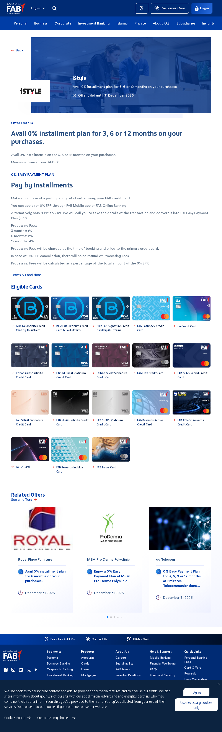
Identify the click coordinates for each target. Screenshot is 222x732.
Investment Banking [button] (94, 23)
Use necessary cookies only (196, 705)
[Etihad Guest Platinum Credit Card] (70, 361)
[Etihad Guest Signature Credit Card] (111, 361)
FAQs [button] (154, 669)
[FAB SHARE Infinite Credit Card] (70, 408)
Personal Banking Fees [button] (195, 659)
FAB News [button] (123, 669)
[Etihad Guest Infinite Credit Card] (30, 361)
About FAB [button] (161, 23)
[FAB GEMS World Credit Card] (192, 361)
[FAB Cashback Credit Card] (151, 314)
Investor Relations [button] (128, 675)
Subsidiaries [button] (185, 23)
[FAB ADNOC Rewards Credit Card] (192, 408)
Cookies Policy (14, 717)
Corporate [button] (62, 23)
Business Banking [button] (58, 663)
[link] (142, 8)
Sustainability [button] (124, 663)
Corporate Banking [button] (60, 669)
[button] (19, 8)
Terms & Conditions (26, 274)
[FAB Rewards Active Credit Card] (151, 408)
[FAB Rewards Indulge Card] (70, 455)
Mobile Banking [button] (160, 657)
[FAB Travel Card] (111, 455)
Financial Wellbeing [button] (163, 663)
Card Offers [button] (192, 667)
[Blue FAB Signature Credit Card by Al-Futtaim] (111, 314)
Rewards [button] (190, 673)
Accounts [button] (88, 657)
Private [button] (140, 23)
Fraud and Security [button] (162, 675)
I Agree (196, 692)
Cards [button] (85, 663)
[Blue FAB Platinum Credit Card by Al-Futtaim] (70, 314)
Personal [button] (20, 23)
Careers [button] (121, 657)
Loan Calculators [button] (196, 679)
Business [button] (40, 23)
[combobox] (38, 8)
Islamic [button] (122, 23)
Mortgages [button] (88, 675)
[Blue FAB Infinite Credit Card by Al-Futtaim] (30, 314)
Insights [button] (208, 23)
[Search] (54, 8)
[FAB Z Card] (30, 455)
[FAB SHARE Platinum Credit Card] (111, 408)
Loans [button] (85, 669)
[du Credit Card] (192, 314)
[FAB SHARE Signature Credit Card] (30, 408)
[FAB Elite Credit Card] (151, 361)
